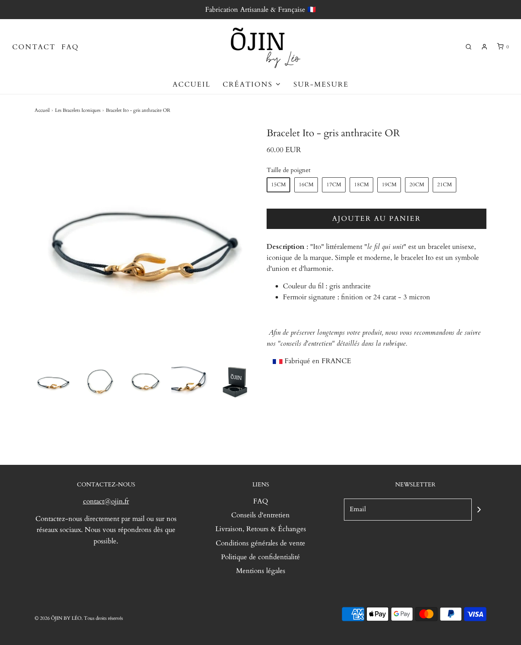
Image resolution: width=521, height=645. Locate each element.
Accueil (191, 84)
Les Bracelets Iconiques (78, 110)
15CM (278, 184)
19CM (389, 184)
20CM (416, 184)
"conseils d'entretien (305, 343)
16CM (306, 184)
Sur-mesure (321, 84)
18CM (361, 184)
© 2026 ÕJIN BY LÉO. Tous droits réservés (79, 618)
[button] (53, 381)
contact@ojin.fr (106, 501)
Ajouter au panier (376, 218)
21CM (444, 184)
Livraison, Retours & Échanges (260, 529)
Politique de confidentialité (260, 557)
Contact (33, 47)
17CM (333, 184)
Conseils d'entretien (260, 515)
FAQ (70, 47)
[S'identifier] (484, 47)
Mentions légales (260, 570)
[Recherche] (468, 47)
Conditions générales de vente (260, 543)
